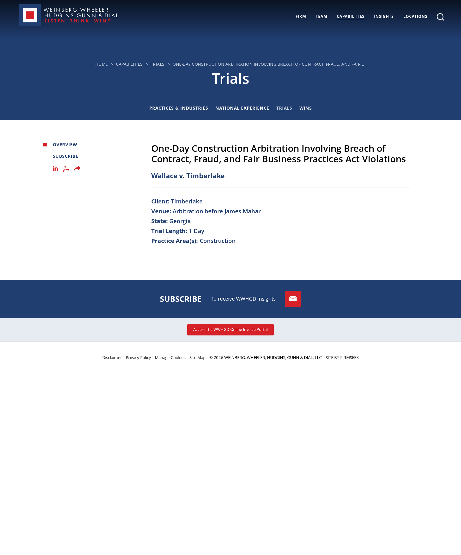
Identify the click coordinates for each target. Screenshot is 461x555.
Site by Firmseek (342, 357)
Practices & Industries (178, 108)
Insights (384, 16)
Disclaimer (112, 357)
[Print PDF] (66, 170)
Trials (157, 64)
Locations (415, 16)
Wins (305, 108)
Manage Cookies (170, 357)
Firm (301, 16)
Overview (65, 144)
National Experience (242, 108)
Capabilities (350, 16)
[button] (77, 170)
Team (321, 16)
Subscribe (65, 156)
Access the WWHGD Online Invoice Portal (230, 329)
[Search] (440, 17)
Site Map (197, 357)
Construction (218, 241)
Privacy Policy (138, 357)
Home (101, 64)
